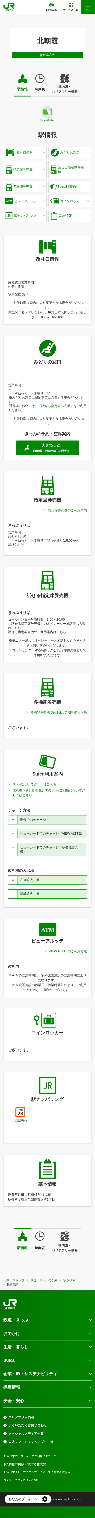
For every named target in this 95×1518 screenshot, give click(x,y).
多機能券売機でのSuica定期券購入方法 (58, 712)
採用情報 (11, 1387)
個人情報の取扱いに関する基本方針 (25, 1464)
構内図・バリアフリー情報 (65, 89)
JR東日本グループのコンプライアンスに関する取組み (36, 1472)
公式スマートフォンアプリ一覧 (30, 1442)
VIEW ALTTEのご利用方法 (68, 951)
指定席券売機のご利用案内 (67, 510)
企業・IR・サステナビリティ (30, 1373)
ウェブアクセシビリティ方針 (21, 1480)
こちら (16, 628)
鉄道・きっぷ (15, 1320)
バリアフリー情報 (21, 1417)
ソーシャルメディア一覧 (26, 1433)
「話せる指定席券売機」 (56, 406)
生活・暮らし (15, 1347)
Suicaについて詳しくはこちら (34, 784)
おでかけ (11, 1333)
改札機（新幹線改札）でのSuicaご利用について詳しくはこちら (49, 792)
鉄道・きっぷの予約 (43, 1280)
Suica (9, 1360)
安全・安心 (13, 1400)
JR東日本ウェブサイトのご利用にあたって (29, 1456)
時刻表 (40, 89)
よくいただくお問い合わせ (27, 1425)
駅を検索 (69, 1280)
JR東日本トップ (13, 1280)
